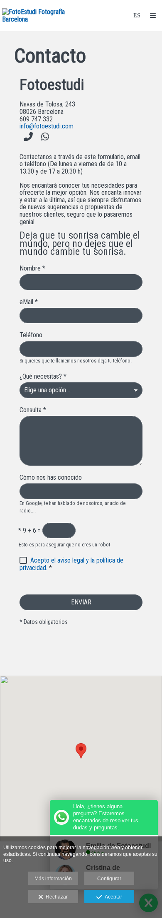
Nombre (32, 268)
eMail (29, 302)
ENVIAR (81, 602)
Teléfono (31, 335)
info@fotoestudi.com (47, 126)
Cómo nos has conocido (51, 477)
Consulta (33, 410)
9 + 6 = (29, 530)
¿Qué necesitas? (43, 376)
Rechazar (55, 897)
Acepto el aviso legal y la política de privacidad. (71, 564)
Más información (53, 879)
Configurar (109, 879)
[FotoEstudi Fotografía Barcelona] (41, 15)
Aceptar (112, 897)
